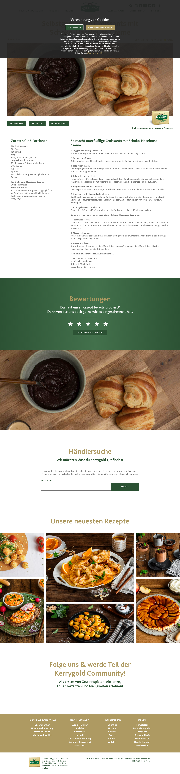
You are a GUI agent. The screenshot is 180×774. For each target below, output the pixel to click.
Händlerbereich (142, 741)
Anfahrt (112, 741)
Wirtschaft (79, 731)
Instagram (70, 699)
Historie (112, 728)
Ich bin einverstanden (100, 27)
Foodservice (142, 745)
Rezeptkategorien (142, 728)
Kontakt (112, 738)
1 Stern (72, 323)
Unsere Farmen (42, 724)
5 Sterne (107, 323)
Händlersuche (142, 738)
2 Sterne (81, 323)
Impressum (130, 758)
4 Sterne (98, 323)
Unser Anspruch (42, 731)
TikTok (110, 699)
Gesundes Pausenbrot (80, 741)
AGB (97, 758)
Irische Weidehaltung (42, 720)
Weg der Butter (80, 724)
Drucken (18, 123)
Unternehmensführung (80, 738)
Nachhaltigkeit (79, 720)
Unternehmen (112, 720)
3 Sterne (90, 323)
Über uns (112, 724)
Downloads (79, 745)
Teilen (39, 123)
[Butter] (160, 113)
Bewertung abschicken (90, 332)
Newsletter (142, 724)
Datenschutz (87, 758)
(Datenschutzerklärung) (96, 53)
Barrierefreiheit (143, 758)
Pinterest (101, 699)
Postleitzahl (47, 480)
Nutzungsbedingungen (111, 758)
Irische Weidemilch (42, 735)
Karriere (112, 731)
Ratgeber (142, 731)
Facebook (79, 699)
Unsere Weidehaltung (42, 728)
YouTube (90, 699)
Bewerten (60, 123)
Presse (112, 735)
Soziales (80, 728)
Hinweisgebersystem (141, 761)
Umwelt (80, 735)
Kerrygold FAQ (142, 735)
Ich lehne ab (74, 27)
